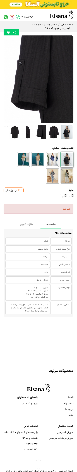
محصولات (52, 25)
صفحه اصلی (67, 25)
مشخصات (51, 224)
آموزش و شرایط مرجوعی (61, 438)
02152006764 (31, 444)
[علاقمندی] (8, 32)
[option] (38, 79)
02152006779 (31, 449)
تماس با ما (68, 403)
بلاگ (70, 415)
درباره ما (69, 409)
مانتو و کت (37, 25)
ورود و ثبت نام (30, 403)
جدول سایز (11, 190)
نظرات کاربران (26, 224)
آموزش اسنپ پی (65, 432)
